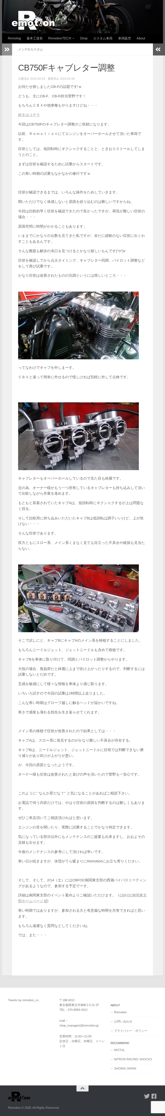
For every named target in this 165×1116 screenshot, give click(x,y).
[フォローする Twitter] (147, 1096)
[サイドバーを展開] (7, 49)
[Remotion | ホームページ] (33, 20)
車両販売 (124, 38)
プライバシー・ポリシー (130, 1030)
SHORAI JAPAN (125, 1068)
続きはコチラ (29, 115)
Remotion (120, 1012)
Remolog (14, 38)
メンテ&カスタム (30, 49)
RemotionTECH (59, 38)
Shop (84, 38)
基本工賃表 (35, 38)
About (141, 38)
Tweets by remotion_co (23, 1000)
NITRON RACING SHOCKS (133, 1059)
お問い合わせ (123, 1021)
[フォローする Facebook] (154, 1096)
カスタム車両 (102, 38)
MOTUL (119, 1050)
